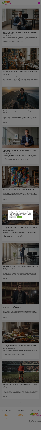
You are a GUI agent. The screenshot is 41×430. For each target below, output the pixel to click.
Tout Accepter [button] (19, 217)
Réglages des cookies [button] (13, 217)
